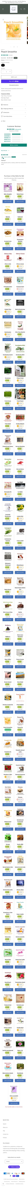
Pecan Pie (20, 727)
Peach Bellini (20, 704)
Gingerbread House (8, 446)
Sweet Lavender (20, 936)
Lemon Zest (20, 516)
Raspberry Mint (8, 774)
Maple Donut (7, 589)
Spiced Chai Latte (8, 889)
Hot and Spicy (20, 469)
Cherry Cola (8, 264)
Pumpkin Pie (7, 751)
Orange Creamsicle (8, 704)
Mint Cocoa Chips (7, 612)
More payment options (14, 84)
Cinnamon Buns (8, 286)
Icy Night (20, 491)
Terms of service (14, 1181)
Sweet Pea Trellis (20, 959)
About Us (5, 1127)
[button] (3, 9)
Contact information (10, 1183)
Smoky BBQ (20, 844)
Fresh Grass (8, 401)
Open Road (20, 682)
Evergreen (8, 378)
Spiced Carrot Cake (20, 867)
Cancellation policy (19, 1183)
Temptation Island (20, 982)
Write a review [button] (14, 145)
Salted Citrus (7, 821)
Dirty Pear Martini (20, 332)
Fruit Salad (8, 423)
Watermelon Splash (8, 1073)
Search (4, 1124)
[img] (4, 154)
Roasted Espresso (20, 774)
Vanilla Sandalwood (8, 1050)
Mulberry (7, 636)
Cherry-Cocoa (20, 264)
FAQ (4, 1130)
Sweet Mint (8, 959)
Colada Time (8, 309)
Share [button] (4, 121)
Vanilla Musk (20, 1027)
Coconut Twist (20, 286)
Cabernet (20, 216)
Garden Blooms (20, 423)
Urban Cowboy (8, 1027)
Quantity (3, 68)
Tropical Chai (7, 1005)
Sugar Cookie (20, 914)
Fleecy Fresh (20, 378)
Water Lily (20, 1050)
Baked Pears (20, 194)
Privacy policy (7, 1181)
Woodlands (20, 1073)
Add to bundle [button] (7, 201)
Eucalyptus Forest (8, 354)
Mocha (20, 612)
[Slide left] (10, 47)
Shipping (2, 59)
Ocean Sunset (7, 682)
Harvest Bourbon (20, 446)
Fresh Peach (20, 401)
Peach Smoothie (8, 727)
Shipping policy (22, 1181)
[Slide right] (17, 47)
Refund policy (21, 1179)
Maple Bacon (20, 565)
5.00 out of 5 (18, 129)
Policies (5, 1137)
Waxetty (8, 1179)
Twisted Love (20, 1005)
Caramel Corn (7, 241)
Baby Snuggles (8, 194)
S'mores (20, 797)
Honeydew (8, 469)
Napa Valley (8, 659)
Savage (8, 844)
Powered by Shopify (14, 1179)
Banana (8, 216)
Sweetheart (8, 982)
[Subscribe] (21, 1161)
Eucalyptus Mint (20, 354)
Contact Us (5, 1134)
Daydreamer (8, 332)
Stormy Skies (20, 889)
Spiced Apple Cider (8, 867)
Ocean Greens (20, 659)
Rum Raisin (8, 797)
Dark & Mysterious (20, 309)
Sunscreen (8, 936)
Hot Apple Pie (7, 491)
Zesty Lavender (14, 1095)
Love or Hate (20, 540)
